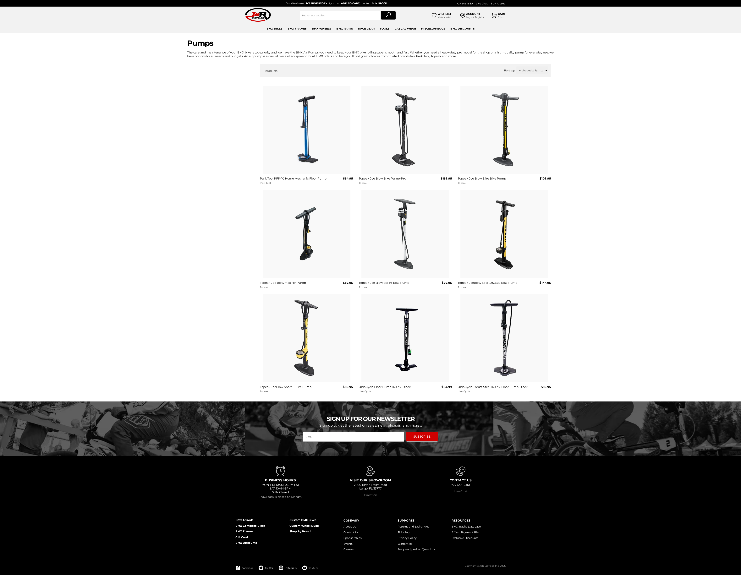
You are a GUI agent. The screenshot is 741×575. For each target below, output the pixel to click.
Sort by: (509, 70)
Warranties (405, 543)
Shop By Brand (300, 531)
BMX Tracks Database (466, 526)
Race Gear (366, 28)
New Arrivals (244, 520)
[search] (388, 15)
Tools (384, 28)
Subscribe (422, 436)
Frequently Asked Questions (417, 549)
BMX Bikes (274, 28)
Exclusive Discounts (465, 537)
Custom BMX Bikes (302, 520)
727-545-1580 (465, 3)
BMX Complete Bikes (250, 525)
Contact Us (351, 532)
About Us (349, 526)
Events (348, 543)
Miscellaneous (433, 28)
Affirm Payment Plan (466, 532)
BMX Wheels (321, 28)
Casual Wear (405, 28)
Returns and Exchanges (413, 526)
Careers (348, 549)
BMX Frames (297, 28)
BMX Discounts (462, 28)
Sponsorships (352, 537)
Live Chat (482, 3)
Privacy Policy (407, 537)
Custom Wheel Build (304, 525)
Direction (370, 495)
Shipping (404, 532)
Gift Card (241, 537)
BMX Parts (344, 28)
